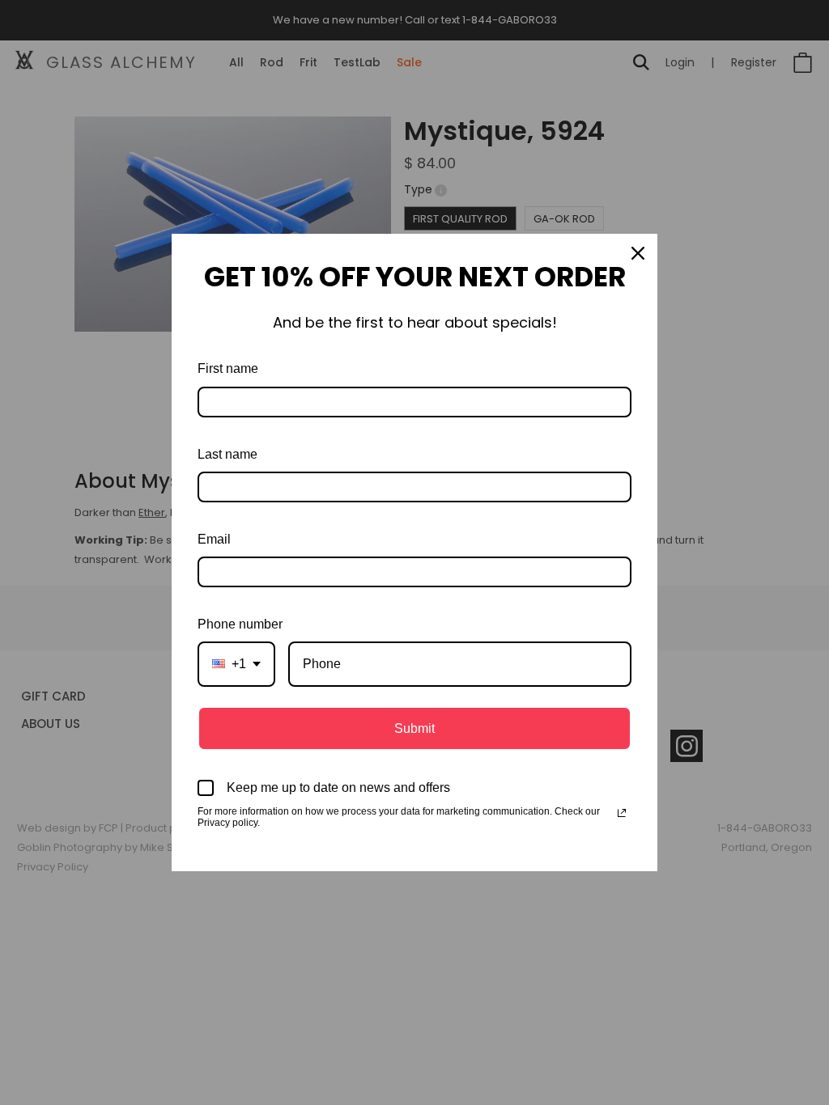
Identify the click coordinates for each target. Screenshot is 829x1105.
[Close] (638, 253)
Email (214, 539)
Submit (414, 728)
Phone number (240, 624)
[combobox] (236, 663)
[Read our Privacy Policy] (621, 813)
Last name (227, 454)
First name (228, 368)
